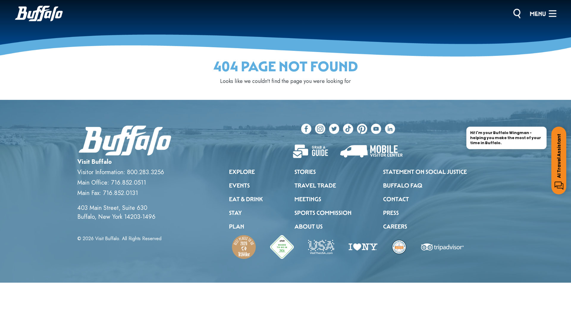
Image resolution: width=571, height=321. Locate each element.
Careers (395, 226)
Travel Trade (315, 185)
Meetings (307, 199)
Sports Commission (323, 213)
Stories (305, 172)
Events (239, 185)
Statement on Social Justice (425, 172)
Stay (235, 213)
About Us (308, 226)
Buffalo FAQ (402, 185)
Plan (236, 226)
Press (391, 213)
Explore (242, 172)
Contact (396, 199)
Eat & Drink (246, 199)
